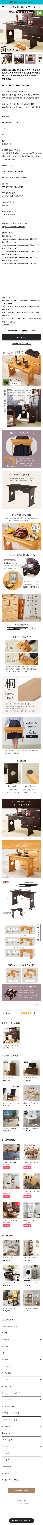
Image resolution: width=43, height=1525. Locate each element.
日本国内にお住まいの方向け (21, 344)
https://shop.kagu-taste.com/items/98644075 (20, 245)
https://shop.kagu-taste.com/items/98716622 (20, 263)
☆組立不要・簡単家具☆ (10, 1326)
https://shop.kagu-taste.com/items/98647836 (20, 251)
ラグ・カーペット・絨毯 (9, 1420)
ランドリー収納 (7, 1440)
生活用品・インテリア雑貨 (11, 1413)
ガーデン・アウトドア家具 (10, 1480)
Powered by (19, 1504)
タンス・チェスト (7, 1386)
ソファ (4, 1353)
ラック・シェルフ (7, 1400)
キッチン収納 (6, 1373)
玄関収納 (5, 1446)
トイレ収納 (5, 1460)
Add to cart (22, 337)
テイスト (4, 1333)
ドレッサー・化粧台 (8, 1406)
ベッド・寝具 (6, 1366)
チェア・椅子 (6, 1426)
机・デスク (5, 1340)
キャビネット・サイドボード (11, 1393)
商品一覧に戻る (21, 1490)
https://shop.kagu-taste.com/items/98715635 (20, 257)
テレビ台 (5, 1360)
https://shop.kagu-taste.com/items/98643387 (20, 239)
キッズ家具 (5, 1473)
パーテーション (7, 1466)
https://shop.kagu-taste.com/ (13, 227)
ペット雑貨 (5, 1453)
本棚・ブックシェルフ (9, 1433)
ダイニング (5, 1380)
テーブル (5, 1346)
